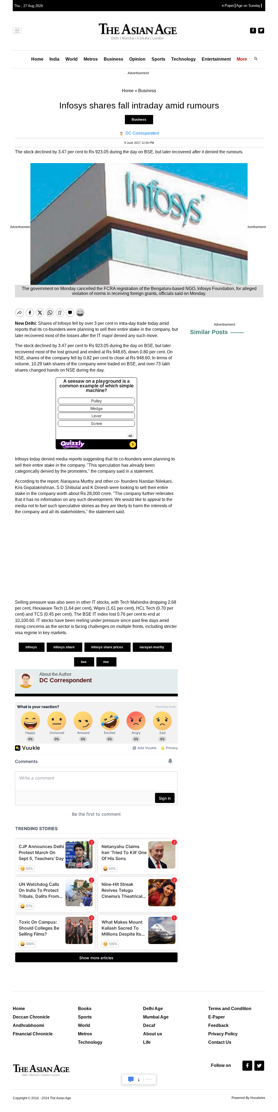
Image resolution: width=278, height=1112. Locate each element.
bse (84, 662)
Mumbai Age (156, 1017)
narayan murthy (152, 647)
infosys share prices (107, 647)
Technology (183, 59)
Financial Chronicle (33, 1034)
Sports (158, 59)
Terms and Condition (229, 1008)
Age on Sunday (248, 6)
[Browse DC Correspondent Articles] (26, 680)
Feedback (218, 1025)
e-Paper (228, 6)
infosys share (64, 647)
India (54, 59)
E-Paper (216, 1017)
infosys (32, 647)
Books (84, 1008)
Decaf (149, 1025)
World (71, 59)
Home (37, 59)
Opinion (137, 59)
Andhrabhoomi (28, 1025)
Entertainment (216, 59)
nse (106, 662)
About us (152, 1034)
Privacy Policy (223, 1034)
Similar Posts (209, 332)
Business (113, 59)
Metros (91, 59)
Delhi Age (153, 1008)
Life (147, 1042)
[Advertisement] (96, 557)
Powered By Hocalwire (248, 1098)
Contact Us (219, 1042)
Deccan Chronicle (31, 1017)
